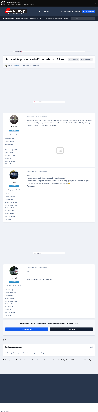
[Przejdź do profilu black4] (13, 174)
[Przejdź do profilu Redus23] (6, 66)
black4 (14, 182)
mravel (14, 278)
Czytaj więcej (4, 3)
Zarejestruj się (27, 329)
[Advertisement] (49, 36)
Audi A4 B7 (37, 65)
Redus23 (14, 127)
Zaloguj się (71, 329)
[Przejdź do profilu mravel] (13, 270)
